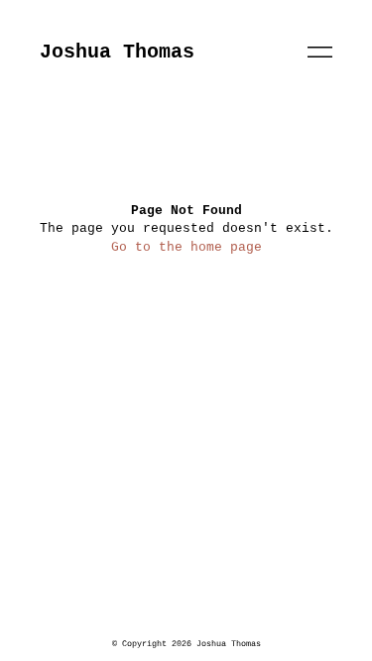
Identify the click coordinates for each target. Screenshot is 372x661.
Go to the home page (186, 247)
